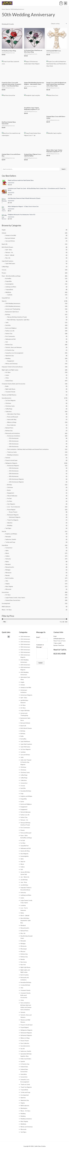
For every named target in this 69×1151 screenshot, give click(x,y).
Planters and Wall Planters (9, 395)
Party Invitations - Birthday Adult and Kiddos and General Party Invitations (28, 449)
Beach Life (4, 244)
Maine (7, 561)
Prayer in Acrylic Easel (11, 460)
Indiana (7, 556)
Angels (4, 230)
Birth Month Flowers (7, 247)
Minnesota (8, 572)
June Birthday (24, 885)
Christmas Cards (10, 406)
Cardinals (9, 294)
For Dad (9, 498)
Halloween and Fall (10, 339)
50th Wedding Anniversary (12, 303)
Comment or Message (40, 646)
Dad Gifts (8, 325)
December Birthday (25, 791)
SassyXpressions (6, 398)
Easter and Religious (11, 328)
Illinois (7, 553)
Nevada (7, 575)
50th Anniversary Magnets (16, 479)
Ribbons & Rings (11, 422)
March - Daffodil (9, 255)
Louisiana (23, 905)
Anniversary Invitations (13, 436)
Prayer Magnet (11, 509)
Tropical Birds (9, 289)
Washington (23, 1108)
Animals (4, 233)
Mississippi (23, 949)
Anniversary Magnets (13, 465)
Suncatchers (5, 592)
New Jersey (23, 962)
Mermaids (8, 536)
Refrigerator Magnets (11, 463)
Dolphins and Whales (11, 534)
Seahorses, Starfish (10, 539)
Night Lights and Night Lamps (10, 370)
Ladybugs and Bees (10, 286)
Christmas (8, 403)
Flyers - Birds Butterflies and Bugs (11, 276)
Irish (6, 342)
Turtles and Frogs (10, 542)
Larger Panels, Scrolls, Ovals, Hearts (15, 597)
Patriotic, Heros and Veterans (13, 347)
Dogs (21, 793)
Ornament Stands (10, 391)
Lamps (7, 375)
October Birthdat (25, 985)
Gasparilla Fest (6, 298)
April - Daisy (8, 249)
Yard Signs (8, 528)
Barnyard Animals (10, 238)
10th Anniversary (14, 468)
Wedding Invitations (13, 455)
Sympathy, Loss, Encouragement (14, 353)
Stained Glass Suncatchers (12, 600)
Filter (4, 621)
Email (38, 637)
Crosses (4, 270)
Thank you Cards (12, 452)
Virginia (7, 583)
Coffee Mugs (5, 266)
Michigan (7, 570)
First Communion (10, 336)
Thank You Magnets (12, 520)
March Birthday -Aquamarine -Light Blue (18, 319)
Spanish (22, 1061)
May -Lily (7, 258)
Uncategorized (6, 603)
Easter (9, 490)
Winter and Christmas (11, 363)
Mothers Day (9, 344)
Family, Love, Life (9, 330)
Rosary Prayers (13, 512)
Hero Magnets (11, 504)
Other (7, 378)
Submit (40, 663)
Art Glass (8, 372)
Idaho (7, 550)
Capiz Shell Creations (7, 261)
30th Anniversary (14, 473)
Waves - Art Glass (7, 609)
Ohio (6, 581)
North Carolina (9, 578)
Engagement (10, 361)
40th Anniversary (14, 441)
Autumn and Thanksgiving (12, 309)
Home (3, 9)
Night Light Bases (10, 389)
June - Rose (23, 882)
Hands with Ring (11, 419)
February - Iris (9, 252)
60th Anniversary (14, 446)
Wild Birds (8, 292)
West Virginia (9, 586)
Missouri (22, 951)
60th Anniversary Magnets (16, 482)
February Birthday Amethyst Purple (17, 317)
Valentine (9, 523)
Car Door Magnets (10, 400)
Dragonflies (8, 281)
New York (23, 964)
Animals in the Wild (10, 235)
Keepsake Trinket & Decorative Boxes (12, 367)
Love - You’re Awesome (13, 507)
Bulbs (7, 386)
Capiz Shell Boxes (25, 741)
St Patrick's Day (9, 350)
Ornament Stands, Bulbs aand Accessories (13, 383)
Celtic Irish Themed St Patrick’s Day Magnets (25, 762)
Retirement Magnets (13, 515)
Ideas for (4, 301)
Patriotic (7, 457)
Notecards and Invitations (12, 433)
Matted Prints (9, 428)
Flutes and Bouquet (12, 417)
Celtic (7, 322)
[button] (8, 636)
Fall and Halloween (12, 495)
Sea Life (4, 531)
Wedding (7, 358)
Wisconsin (8, 589)
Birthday (7, 314)
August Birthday (25, 710)
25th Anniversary (14, 438)
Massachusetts (9, 567)
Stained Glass (9, 380)
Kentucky (8, 559)
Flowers (4, 273)
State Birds (5, 545)
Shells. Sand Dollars (25, 1058)
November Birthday (25, 982)
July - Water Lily (24, 877)
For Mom (9, 501)
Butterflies (8, 278)
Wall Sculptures (6, 606)
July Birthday (24, 879)
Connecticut (8, 547)
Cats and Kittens (10, 241)
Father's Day (8, 333)
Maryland (8, 564)
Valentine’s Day (9, 355)
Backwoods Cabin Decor (12, 311)
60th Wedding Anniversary (12, 306)
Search (63, 169)
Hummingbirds (9, 284)
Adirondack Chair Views (13, 414)
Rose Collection (11, 425)
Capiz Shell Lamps (10, 263)
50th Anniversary (14, 444)
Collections (8, 411)
